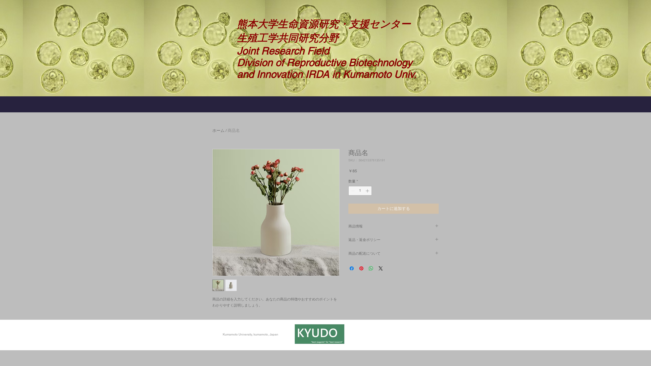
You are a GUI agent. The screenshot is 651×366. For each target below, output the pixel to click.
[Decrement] (352, 190)
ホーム (218, 130)
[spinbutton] (360, 190)
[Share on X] (381, 268)
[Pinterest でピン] (361, 268)
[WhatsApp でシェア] (371, 268)
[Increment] (368, 190)
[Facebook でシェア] (352, 268)
